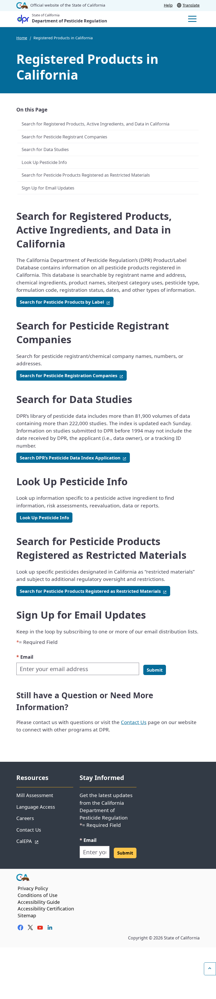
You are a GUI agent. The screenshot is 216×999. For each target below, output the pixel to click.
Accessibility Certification (46, 908)
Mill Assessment (34, 795)
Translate (191, 5)
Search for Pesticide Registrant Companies (64, 137)
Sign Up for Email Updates (48, 188)
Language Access (35, 806)
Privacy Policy (33, 888)
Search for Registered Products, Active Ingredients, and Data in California (95, 124)
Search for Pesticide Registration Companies (73, 375)
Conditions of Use (37, 895)
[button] (154, 670)
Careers (25, 818)
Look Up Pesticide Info (44, 162)
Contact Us (133, 722)
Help (168, 5)
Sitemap (27, 915)
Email (24, 656)
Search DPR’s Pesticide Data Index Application (75, 457)
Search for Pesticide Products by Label (67, 302)
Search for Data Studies (45, 149)
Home (21, 37)
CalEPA (42, 840)
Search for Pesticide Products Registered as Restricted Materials (86, 175)
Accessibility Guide (39, 902)
